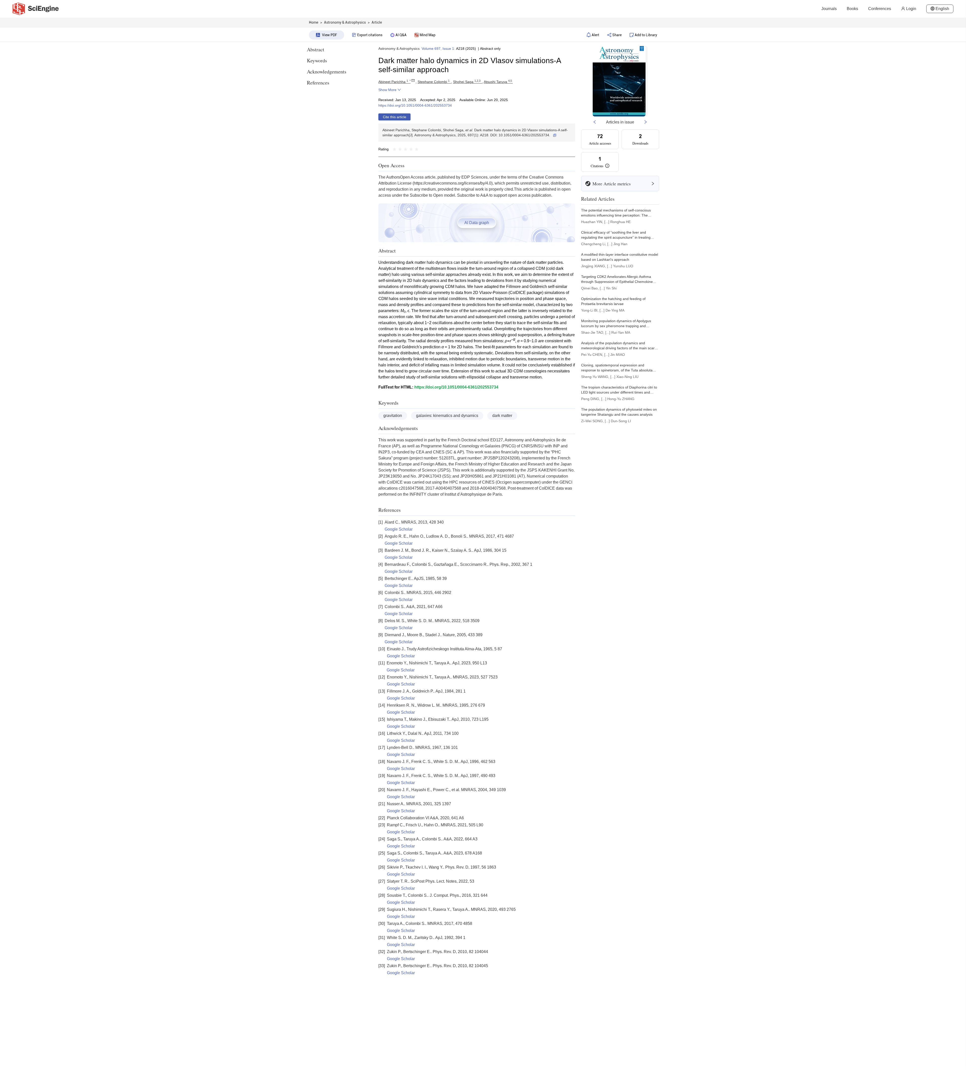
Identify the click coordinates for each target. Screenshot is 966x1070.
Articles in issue (620, 122)
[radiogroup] (405, 149)
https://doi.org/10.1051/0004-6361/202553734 (415, 105)
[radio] (394, 149)
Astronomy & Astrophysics (399, 49)
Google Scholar (399, 529)
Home (313, 22)
